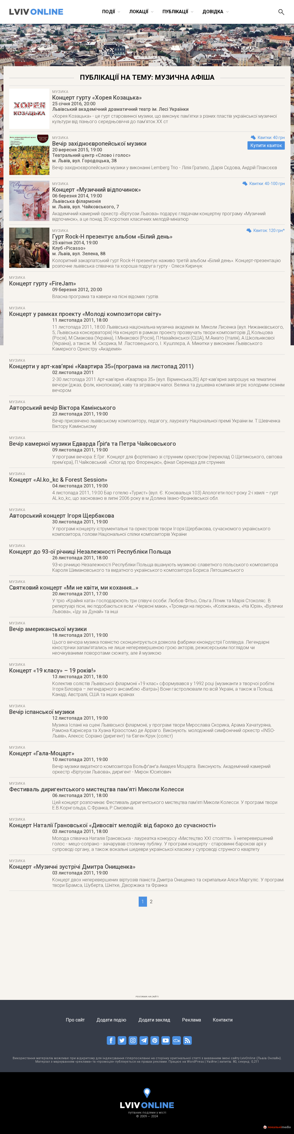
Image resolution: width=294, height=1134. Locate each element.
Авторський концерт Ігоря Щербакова (61, 515)
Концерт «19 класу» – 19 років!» (52, 670)
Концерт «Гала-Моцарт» (41, 753)
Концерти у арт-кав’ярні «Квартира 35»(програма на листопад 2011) (101, 366)
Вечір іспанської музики (41, 711)
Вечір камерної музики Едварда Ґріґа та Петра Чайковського (92, 443)
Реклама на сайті (147, 996)
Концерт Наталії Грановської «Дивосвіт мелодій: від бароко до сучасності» (112, 825)
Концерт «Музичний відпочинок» (96, 189)
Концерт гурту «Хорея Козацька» (97, 97)
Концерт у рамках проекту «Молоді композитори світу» (85, 313)
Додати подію (111, 1020)
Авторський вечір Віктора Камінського (62, 407)
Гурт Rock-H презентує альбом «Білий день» (112, 236)
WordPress (195, 1062)
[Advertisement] (147, 952)
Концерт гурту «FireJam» (42, 283)
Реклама (191, 1020)
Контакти (223, 1020)
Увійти (211, 1062)
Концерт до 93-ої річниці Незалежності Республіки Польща (90, 551)
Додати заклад (154, 1020)
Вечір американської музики (48, 629)
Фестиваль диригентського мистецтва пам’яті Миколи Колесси (96, 789)
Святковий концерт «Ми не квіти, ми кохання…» (73, 587)
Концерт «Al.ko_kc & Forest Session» (58, 479)
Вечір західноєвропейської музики (99, 143)
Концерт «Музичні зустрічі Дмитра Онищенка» (72, 866)
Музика (60, 92)
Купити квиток (266, 145)
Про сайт (75, 1020)
